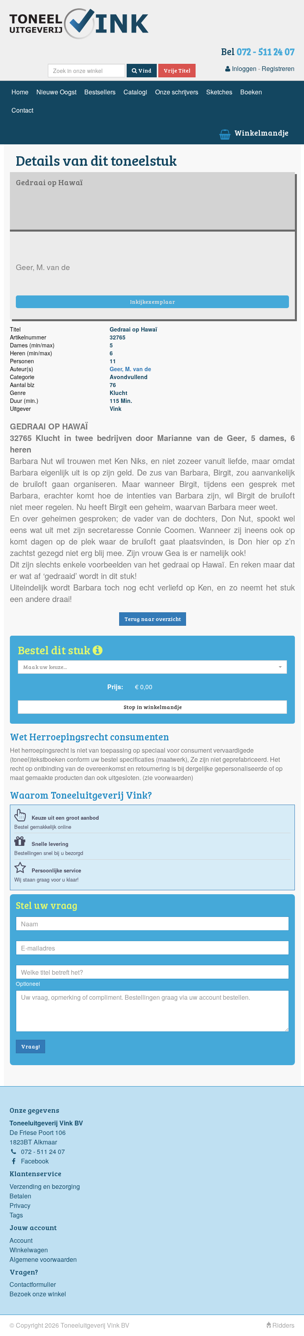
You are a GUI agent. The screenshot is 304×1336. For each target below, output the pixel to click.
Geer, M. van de (130, 369)
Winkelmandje (261, 132)
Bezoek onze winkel (38, 1293)
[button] (152, 667)
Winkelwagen (29, 1249)
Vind (144, 70)
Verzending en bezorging (45, 1186)
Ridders (282, 1325)
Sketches (219, 91)
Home (19, 91)
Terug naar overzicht (152, 619)
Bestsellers (100, 91)
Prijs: (115, 686)
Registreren (278, 68)
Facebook (35, 1160)
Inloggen (243, 68)
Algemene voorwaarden (43, 1259)
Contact (22, 110)
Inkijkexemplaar (152, 301)
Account (21, 1240)
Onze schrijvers (176, 91)
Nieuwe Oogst (56, 91)
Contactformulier (33, 1284)
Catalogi (135, 91)
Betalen (20, 1195)
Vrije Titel (176, 70)
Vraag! (30, 1046)
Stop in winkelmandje (153, 707)
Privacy (20, 1205)
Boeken (251, 91)
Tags (16, 1214)
